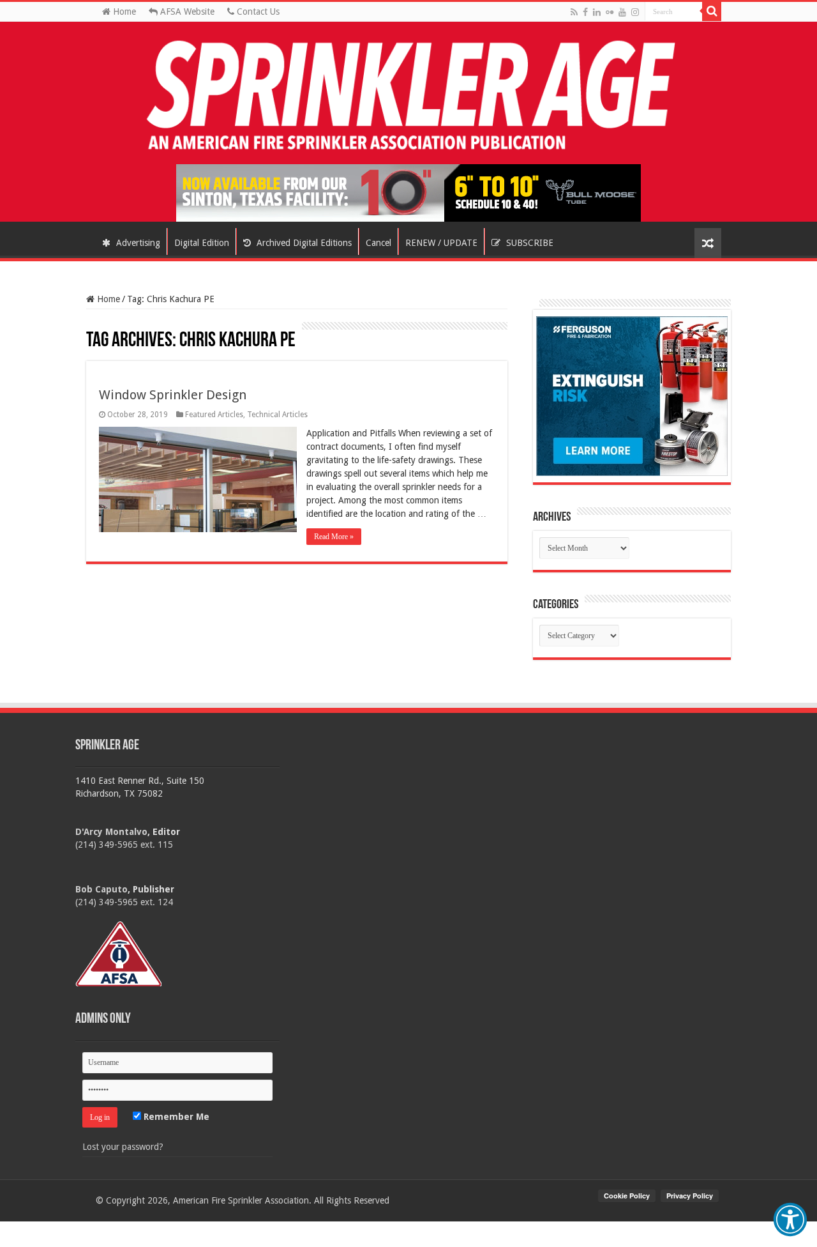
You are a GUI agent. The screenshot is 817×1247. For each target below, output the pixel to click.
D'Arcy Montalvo (111, 832)
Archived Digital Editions (303, 243)
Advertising (137, 243)
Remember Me (175, 1117)
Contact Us (257, 11)
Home (123, 11)
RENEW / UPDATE (441, 243)
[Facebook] (585, 12)
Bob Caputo (101, 889)
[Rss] (574, 12)
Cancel (378, 243)
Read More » (334, 536)
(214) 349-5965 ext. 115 (124, 844)
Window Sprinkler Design (172, 394)
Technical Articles (277, 414)
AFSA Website (186, 11)
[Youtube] (622, 12)
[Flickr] (609, 12)
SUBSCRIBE (528, 243)
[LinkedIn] (597, 12)
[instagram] (635, 12)
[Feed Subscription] (92, 327)
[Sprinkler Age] (408, 96)
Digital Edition (201, 243)
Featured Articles (214, 414)
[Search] (711, 11)
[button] (790, 1219)
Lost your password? (122, 1147)
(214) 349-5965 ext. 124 (124, 902)
